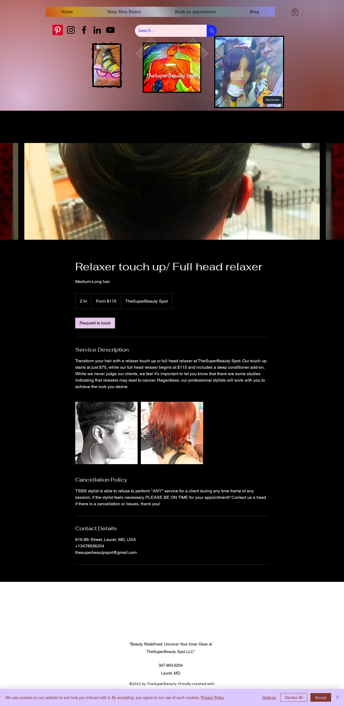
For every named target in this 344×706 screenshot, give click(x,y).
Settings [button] (269, 697)
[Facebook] (84, 30)
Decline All (294, 697)
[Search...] (212, 31)
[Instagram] (71, 30)
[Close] (337, 697)
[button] (295, 12)
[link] (95, 323)
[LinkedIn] (97, 30)
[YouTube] (110, 30)
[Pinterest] (57, 30)
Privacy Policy (212, 697)
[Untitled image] (106, 433)
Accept (321, 697)
